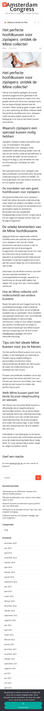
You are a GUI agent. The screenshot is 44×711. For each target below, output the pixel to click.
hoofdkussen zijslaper (12, 333)
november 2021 (10, 654)
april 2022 (8, 630)
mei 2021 (8, 683)
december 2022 (10, 606)
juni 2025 (7, 548)
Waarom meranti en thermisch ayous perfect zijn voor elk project (21, 504)
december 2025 (10, 543)
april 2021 (8, 688)
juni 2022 (7, 625)
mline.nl (6, 236)
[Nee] (41, 700)
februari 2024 (9, 572)
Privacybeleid (23, 707)
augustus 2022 (10, 620)
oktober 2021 (9, 659)
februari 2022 (9, 639)
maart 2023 (8, 596)
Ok (23, 704)
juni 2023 (7, 587)
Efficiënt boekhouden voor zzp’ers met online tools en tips (21, 498)
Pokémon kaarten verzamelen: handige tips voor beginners (20, 516)
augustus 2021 (10, 668)
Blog (6, 530)
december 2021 (10, 649)
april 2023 (8, 591)
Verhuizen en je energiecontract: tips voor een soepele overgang (21, 510)
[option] (23, 22)
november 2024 (10, 558)
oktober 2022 (9, 611)
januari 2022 (9, 644)
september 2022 (10, 615)
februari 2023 (9, 601)
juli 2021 (7, 673)
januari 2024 (9, 577)
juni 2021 (7, 678)
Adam (4, 48)
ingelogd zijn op (16, 463)
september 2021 (10, 664)
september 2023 (10, 582)
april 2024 (8, 567)
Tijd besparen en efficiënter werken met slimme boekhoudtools (19, 492)
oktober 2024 (9, 562)
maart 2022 (8, 635)
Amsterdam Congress (22, 7)
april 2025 (8, 553)
